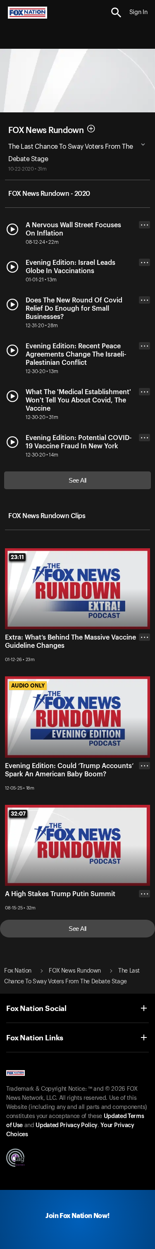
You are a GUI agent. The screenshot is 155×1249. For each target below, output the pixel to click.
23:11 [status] (17, 557)
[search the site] (116, 12)
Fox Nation (17, 971)
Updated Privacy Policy (67, 1125)
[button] (116, 12)
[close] (144, 670)
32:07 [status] (18, 813)
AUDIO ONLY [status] (28, 685)
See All (77, 480)
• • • (144, 225)
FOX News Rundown (45, 130)
